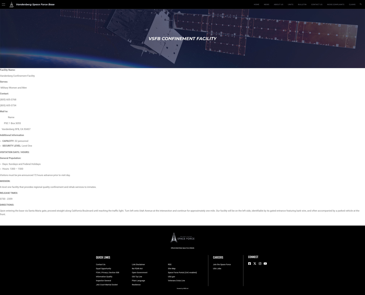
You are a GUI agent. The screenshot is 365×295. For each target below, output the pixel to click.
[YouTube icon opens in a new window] (265, 263)
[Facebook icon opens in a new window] (249, 263)
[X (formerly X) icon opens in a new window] (254, 263)
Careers (218, 257)
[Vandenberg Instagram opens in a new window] (260, 263)
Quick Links (103, 257)
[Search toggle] (360, 4)
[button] (3, 4)
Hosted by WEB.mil (182, 288)
